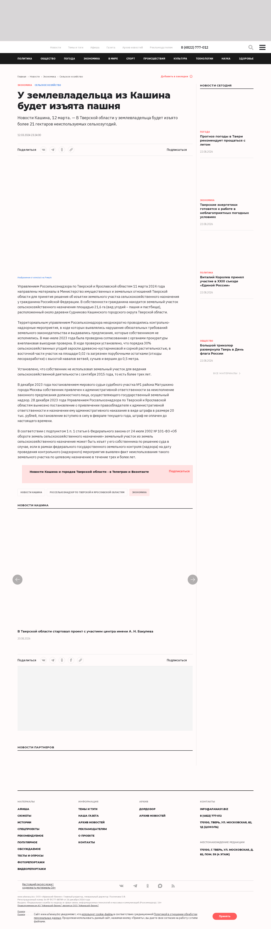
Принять (224, 916)
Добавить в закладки (174, 76)
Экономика (139, 492)
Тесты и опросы (31, 855)
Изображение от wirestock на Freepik (35, 277)
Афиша (95, 47)
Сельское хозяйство (48, 85)
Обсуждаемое (29, 849)
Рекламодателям (161, 47)
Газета (111, 47)
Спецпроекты (28, 829)
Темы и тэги (75, 47)
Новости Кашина (31, 492)
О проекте (86, 835)
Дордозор (147, 809)
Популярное (27, 842)
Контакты (86, 842)
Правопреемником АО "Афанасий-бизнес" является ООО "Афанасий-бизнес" (58, 905)
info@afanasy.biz (214, 809)
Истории (24, 822)
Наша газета (88, 815)
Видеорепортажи (32, 869)
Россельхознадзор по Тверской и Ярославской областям (87, 492)
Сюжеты (24, 815)
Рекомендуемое (30, 835)
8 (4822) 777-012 (194, 47)
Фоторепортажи (31, 862)
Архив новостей (132, 47)
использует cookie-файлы (97, 914)
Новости (55, 47)
